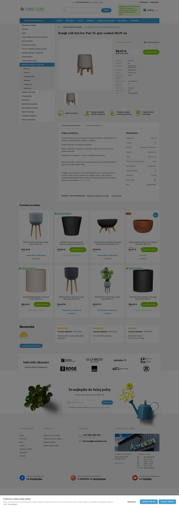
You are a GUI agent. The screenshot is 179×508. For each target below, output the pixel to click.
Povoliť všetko (167, 502)
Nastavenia (132, 502)
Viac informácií (12, 504)
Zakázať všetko (149, 502)
